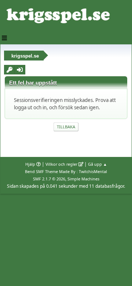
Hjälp (30, 164)
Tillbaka (66, 126)
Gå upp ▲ (97, 164)
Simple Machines (83, 179)
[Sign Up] (9, 69)
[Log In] (20, 69)
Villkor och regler (61, 164)
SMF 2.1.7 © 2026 (49, 179)
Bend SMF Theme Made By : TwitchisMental (66, 171)
